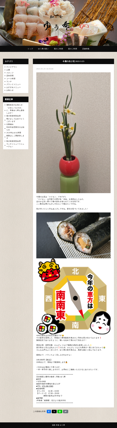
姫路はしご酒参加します (15, 137)
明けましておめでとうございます (15, 120)
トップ (30, 49)
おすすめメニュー (13, 87)
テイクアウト (11, 67)
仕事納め (10, 124)
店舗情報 (85, 49)
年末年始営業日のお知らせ (15, 128)
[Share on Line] (59, 411)
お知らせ (10, 90)
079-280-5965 (47, 386)
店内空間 (10, 76)
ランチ (9, 81)
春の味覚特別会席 (13, 116)
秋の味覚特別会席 (13, 141)
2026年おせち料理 (13, 133)
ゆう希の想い (43, 49)
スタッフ (10, 73)
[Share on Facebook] (49, 411)
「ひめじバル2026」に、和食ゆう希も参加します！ (15, 110)
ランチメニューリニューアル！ (15, 145)
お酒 (8, 70)
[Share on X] (54, 411)
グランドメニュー (13, 84)
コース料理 (10, 79)
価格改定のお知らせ (14, 105)
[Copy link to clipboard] (65, 411)
